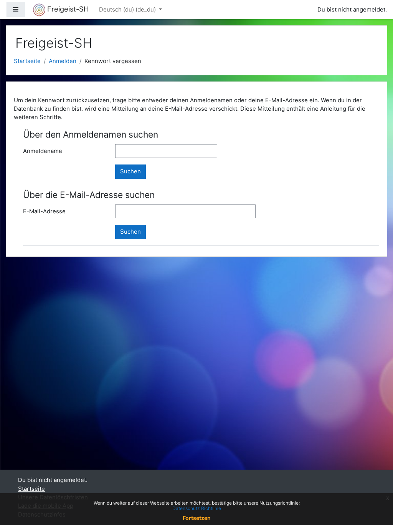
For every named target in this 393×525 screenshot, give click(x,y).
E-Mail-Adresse (44, 211)
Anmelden (62, 61)
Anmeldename (42, 151)
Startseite (27, 61)
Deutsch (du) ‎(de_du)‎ (128, 9)
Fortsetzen (197, 518)
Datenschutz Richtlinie (196, 508)
